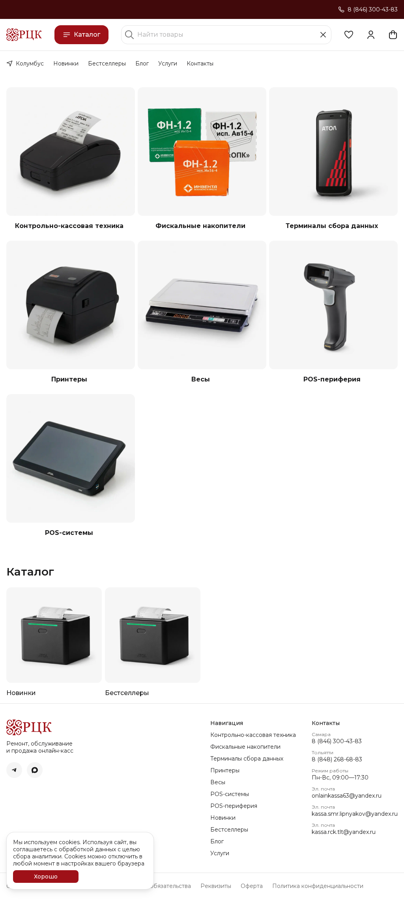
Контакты (200, 63)
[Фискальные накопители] (202, 151)
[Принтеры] (70, 305)
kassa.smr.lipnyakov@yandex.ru (355, 813)
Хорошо (46, 876)
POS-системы (69, 532)
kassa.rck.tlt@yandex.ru (344, 831)
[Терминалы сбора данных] (333, 151)
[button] (349, 34)
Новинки (66, 63)
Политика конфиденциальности (317, 886)
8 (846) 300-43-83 (337, 741)
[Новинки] (54, 635)
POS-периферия (332, 379)
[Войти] (371, 34)
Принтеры (69, 379)
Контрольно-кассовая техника (69, 226)
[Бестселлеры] (152, 635)
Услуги (167, 63)
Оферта (252, 886)
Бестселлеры (107, 63)
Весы (200, 379)
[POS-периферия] (333, 305)
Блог (142, 63)
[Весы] (202, 305)
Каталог (87, 34)
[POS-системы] (70, 458)
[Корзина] (393, 34)
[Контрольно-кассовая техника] (70, 151)
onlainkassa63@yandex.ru (347, 795)
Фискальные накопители (200, 226)
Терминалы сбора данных (332, 226)
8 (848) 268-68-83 (337, 759)
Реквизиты (215, 886)
